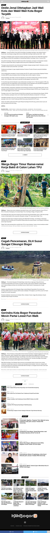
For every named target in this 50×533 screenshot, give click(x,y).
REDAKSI (12, 525)
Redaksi (8, 18)
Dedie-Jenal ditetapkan (22, 109)
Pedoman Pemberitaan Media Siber (31, 525)
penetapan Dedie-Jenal (7, 110)
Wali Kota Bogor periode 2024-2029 (39, 110)
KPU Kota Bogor (37, 109)
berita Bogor (13, 109)
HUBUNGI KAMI (19, 525)
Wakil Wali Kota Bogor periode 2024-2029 (22, 110)
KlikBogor (30, 109)
